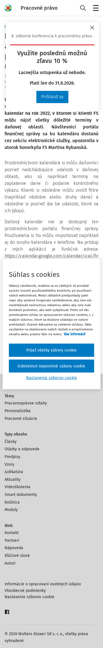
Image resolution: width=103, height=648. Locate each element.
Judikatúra (14, 471)
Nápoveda (14, 547)
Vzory (9, 464)
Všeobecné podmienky (25, 590)
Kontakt (12, 532)
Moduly (11, 509)
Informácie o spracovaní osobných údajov (43, 584)
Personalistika (18, 410)
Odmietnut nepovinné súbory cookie (51, 365)
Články (11, 441)
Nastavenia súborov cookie (51, 377)
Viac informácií (74, 334)
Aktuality (13, 479)
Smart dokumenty (21, 494)
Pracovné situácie (21, 418)
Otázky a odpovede (22, 449)
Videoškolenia (17, 487)
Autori (10, 563)
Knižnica (12, 502)
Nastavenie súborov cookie (29, 596)
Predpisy (12, 456)
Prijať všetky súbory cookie (51, 350)
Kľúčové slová (17, 555)
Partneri (12, 540)
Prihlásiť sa (52, 96)
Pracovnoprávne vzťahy (26, 403)
